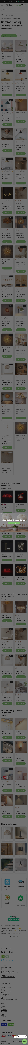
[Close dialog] (0, 513)
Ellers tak (14, 525)
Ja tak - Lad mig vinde (14, 523)
